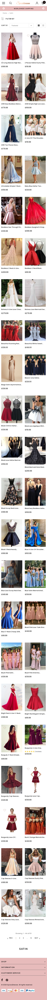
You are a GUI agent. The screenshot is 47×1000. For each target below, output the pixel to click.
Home (5, 13)
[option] (23, 8)
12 (31, 938)
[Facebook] (2, 980)
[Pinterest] (7, 980)
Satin (11, 13)
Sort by (4, 25)
